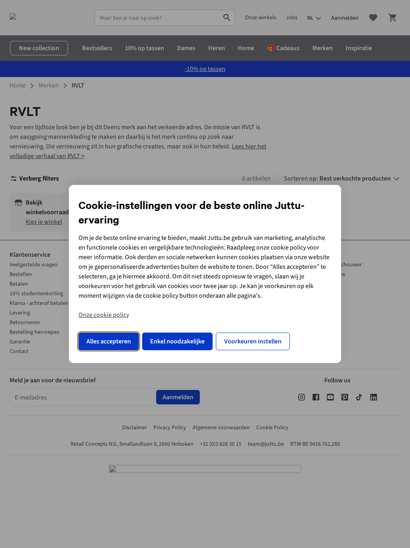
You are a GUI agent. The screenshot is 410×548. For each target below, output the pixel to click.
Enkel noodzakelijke (177, 341)
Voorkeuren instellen (252, 341)
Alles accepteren (108, 341)
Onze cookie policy (103, 315)
